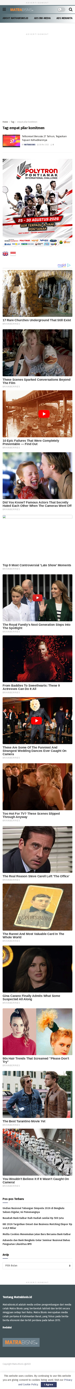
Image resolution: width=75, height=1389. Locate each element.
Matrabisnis (29, 145)
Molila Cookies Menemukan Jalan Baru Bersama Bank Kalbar (37, 1234)
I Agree (48, 1384)
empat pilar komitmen (27, 122)
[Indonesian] (13, 254)
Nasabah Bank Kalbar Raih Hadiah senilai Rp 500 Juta (33, 1218)
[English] (5, 254)
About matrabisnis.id (15, 18)
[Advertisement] (37, 80)
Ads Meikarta (64, 18)
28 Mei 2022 (44, 145)
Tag (12, 122)
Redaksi (7, 1327)
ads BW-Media (42, 18)
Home (5, 122)
